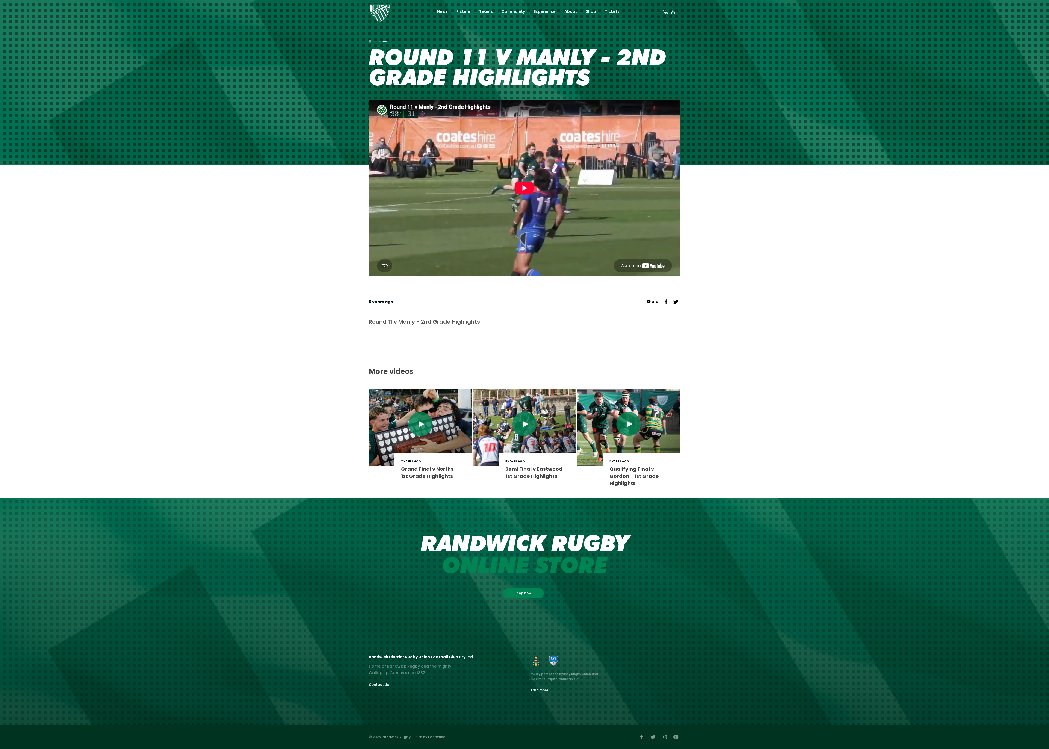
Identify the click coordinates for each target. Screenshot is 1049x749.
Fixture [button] (463, 11)
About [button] (570, 11)
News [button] (442, 11)
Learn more (538, 690)
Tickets (612, 11)
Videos (382, 41)
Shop (591, 11)
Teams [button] (486, 11)
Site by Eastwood (430, 737)
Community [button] (513, 11)
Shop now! (523, 593)
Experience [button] (545, 11)
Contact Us (379, 684)
